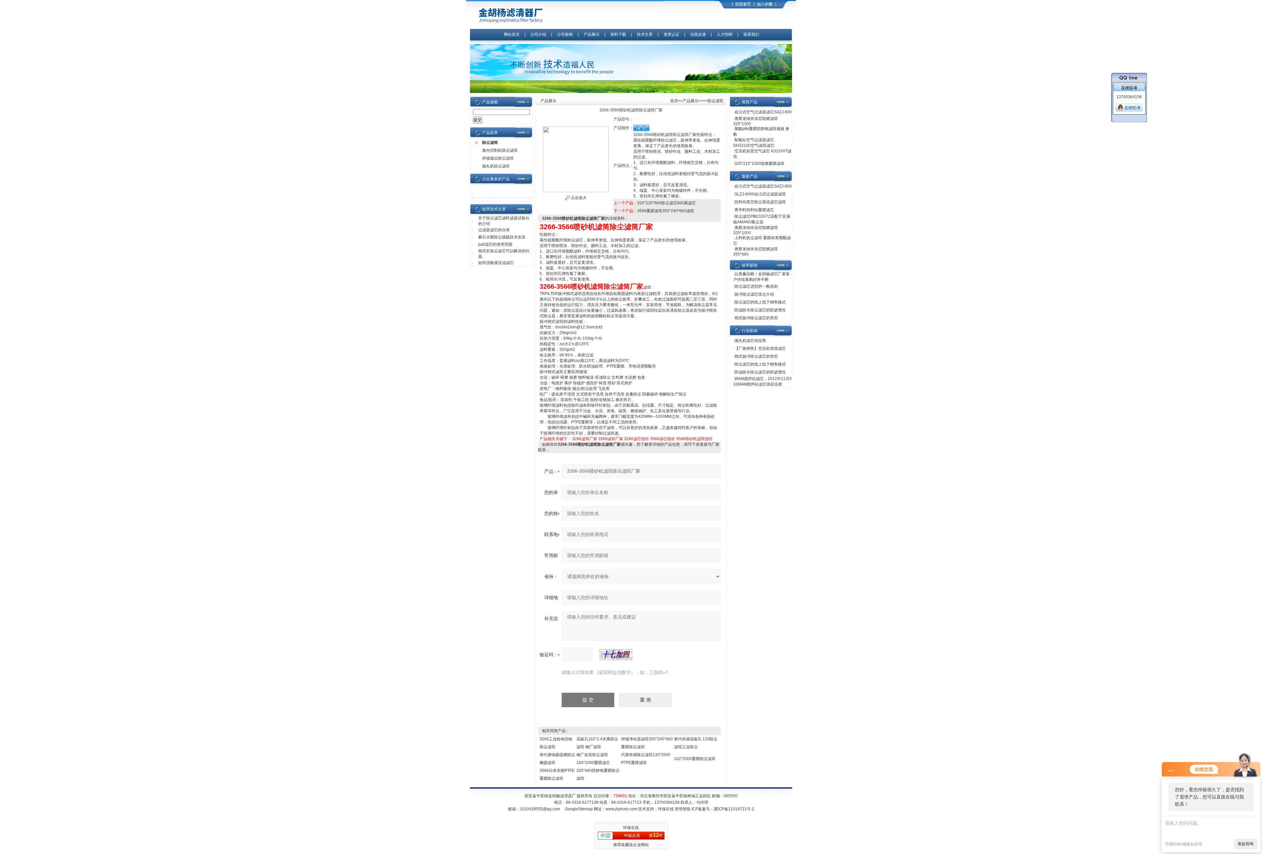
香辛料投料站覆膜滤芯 (754, 210)
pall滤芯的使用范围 (495, 244)
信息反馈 (698, 34)
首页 (674, 101)
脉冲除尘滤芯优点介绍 (754, 294)
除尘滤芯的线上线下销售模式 (760, 302)
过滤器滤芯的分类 (494, 230)
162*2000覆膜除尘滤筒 (694, 758)
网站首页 (512, 34)
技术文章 (645, 34)
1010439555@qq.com (540, 809)
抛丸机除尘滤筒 (496, 166)
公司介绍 (538, 34)
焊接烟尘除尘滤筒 (498, 158)
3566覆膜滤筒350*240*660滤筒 (665, 211)
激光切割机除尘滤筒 (500, 150)
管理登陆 (682, 809)
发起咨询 (1245, 844)
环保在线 (666, 809)
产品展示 (591, 34)
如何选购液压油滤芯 (496, 262)
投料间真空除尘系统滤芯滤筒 (760, 202)
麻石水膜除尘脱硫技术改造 (502, 237)
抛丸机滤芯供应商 (750, 340)
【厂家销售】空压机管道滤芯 (760, 348)
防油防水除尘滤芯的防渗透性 (760, 310)
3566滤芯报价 (662, 439)
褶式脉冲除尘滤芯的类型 (756, 318)
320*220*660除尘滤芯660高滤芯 (666, 203)
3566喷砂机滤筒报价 (694, 439)
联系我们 (751, 34)
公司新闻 (565, 34)
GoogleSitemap (579, 809)
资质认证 (671, 34)
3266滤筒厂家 (584, 439)
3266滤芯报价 (636, 439)
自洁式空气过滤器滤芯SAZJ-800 (763, 112)
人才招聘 (725, 34)
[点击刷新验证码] (615, 654)
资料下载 (618, 34)
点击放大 (578, 197)
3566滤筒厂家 (610, 439)
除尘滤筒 (490, 142)
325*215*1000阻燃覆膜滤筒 (759, 163)
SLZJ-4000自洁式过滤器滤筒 (760, 194)
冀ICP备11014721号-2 (734, 809)
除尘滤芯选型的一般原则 (756, 286)
